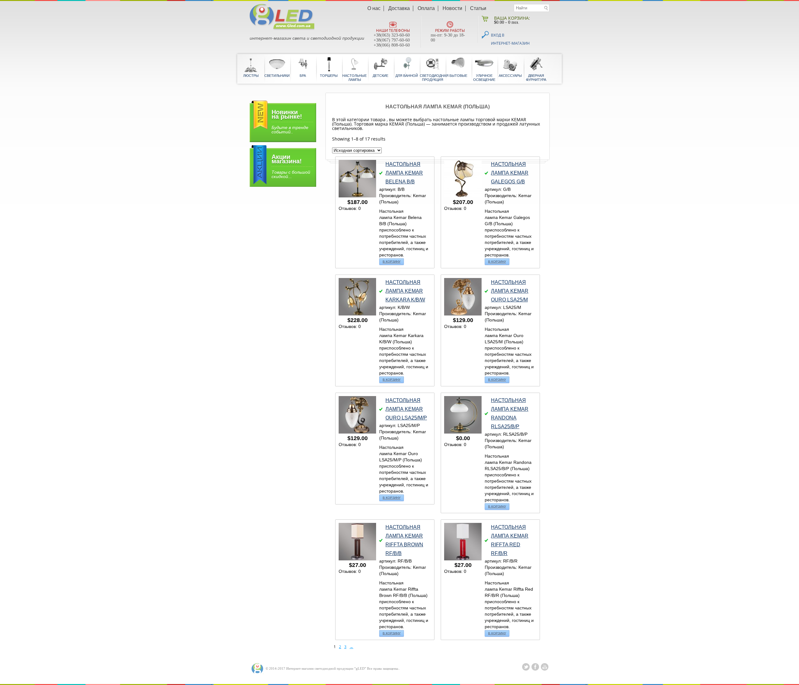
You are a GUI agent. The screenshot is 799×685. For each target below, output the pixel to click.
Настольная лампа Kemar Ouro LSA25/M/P (406, 409)
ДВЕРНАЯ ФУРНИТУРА (536, 78)
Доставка (399, 8)
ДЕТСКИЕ (380, 75)
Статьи (478, 8)
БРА (303, 75)
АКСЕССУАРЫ (510, 75)
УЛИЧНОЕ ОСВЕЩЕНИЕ (484, 78)
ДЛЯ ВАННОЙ (406, 75)
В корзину (391, 261)
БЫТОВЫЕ (458, 75)
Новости (452, 8)
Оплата (426, 8)
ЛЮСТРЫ (251, 75)
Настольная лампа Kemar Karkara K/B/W (405, 291)
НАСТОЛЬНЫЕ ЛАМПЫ (354, 78)
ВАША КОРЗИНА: (512, 18)
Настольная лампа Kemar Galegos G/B (509, 172)
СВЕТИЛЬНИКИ (277, 75)
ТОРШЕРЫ (329, 75)
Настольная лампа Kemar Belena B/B (404, 172)
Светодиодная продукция (432, 78)
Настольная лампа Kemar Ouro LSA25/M (509, 291)
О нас (373, 8)
